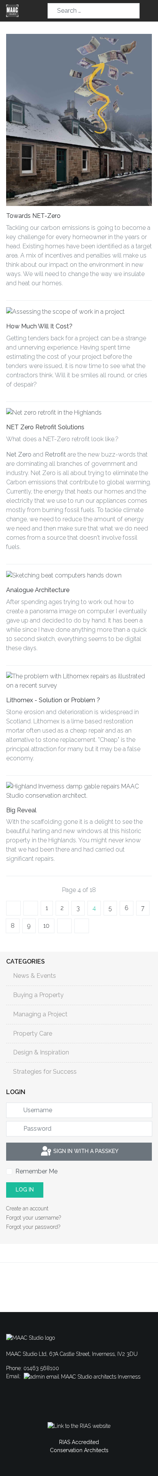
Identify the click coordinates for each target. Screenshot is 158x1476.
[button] (149, 11)
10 (46, 925)
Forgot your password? (33, 1227)
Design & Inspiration (41, 1052)
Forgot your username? (33, 1218)
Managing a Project (40, 1014)
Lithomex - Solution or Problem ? (53, 700)
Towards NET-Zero (33, 215)
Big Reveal (21, 810)
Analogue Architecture (37, 590)
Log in (25, 1189)
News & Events (34, 975)
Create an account (28, 1208)
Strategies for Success (45, 1071)
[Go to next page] (64, 926)
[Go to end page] (81, 926)
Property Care (32, 1033)
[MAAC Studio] (12, 11)
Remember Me (36, 1171)
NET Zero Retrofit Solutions (45, 427)
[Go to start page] (13, 908)
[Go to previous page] (30, 908)
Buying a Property (38, 995)
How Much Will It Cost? (39, 326)
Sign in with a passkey (85, 1151)
